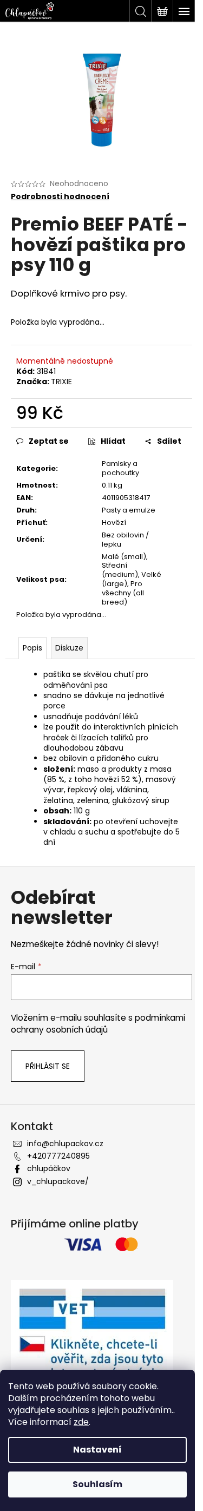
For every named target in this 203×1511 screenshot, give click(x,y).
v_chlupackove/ (58, 1181)
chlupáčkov (48, 1168)
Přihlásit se (47, 1066)
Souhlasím (97, 1484)
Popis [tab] (32, 647)
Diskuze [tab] (69, 647)
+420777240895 (58, 1156)
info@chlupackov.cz (65, 1143)
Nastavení (97, 1449)
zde (81, 1422)
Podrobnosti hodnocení (60, 197)
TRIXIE (61, 381)
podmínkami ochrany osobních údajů (98, 1023)
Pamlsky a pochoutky (120, 468)
